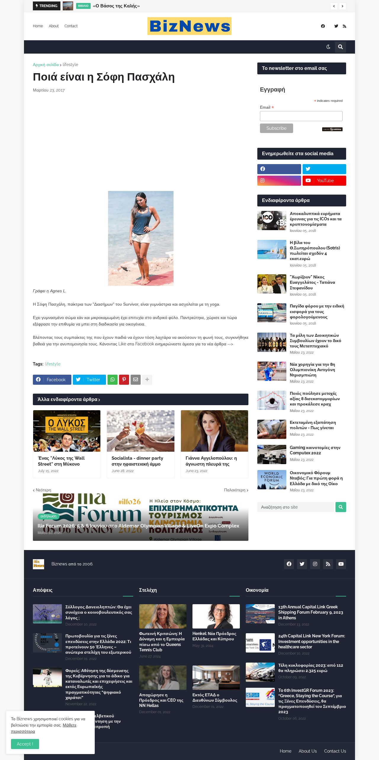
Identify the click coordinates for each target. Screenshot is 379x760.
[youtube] (341, 564)
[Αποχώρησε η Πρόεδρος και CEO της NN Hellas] (163, 678)
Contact (71, 26)
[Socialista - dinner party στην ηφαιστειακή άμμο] (140, 431)
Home (38, 26)
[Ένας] (66, 431)
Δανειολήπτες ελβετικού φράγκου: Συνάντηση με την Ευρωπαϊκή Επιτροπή (93, 721)
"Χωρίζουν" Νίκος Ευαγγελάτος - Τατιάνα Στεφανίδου (312, 282)
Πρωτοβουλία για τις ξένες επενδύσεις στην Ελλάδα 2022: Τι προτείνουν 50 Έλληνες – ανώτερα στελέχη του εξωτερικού (98, 644)
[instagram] (279, 181)
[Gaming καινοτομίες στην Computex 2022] (271, 454)
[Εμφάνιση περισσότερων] (147, 380)
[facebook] (323, 26)
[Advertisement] (140, 142)
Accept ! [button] (25, 744)
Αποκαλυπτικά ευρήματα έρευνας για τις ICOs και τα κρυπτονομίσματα (316, 219)
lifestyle (70, 64)
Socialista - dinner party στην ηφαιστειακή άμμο (137, 461)
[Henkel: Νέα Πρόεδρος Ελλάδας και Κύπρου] (216, 616)
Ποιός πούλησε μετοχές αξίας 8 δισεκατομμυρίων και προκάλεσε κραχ (315, 398)
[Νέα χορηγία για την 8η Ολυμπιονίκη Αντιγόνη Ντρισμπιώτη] (271, 371)
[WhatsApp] (112, 380)
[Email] (136, 380)
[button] (334, 6)
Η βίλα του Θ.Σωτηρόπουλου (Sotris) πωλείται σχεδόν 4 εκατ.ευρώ (315, 250)
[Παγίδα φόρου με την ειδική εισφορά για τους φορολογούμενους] (271, 313)
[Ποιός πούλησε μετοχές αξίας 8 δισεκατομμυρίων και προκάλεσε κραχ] (271, 400)
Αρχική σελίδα (46, 64)
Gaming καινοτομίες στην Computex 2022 (315, 450)
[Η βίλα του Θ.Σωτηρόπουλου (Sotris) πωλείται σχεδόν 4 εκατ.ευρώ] (271, 249)
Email (267, 107)
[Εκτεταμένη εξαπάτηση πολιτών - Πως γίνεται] (271, 429)
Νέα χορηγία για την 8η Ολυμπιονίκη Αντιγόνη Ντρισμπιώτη (312, 369)
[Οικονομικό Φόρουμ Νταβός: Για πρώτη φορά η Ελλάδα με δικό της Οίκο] (271, 479)
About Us (308, 751)
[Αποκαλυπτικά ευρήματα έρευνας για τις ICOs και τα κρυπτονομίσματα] (271, 220)
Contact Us (335, 751)
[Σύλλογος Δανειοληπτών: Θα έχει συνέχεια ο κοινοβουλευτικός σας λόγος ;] (47, 613)
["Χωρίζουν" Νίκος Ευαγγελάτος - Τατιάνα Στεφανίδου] (271, 284)
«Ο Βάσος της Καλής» (116, 6)
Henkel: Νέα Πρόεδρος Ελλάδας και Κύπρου (214, 636)
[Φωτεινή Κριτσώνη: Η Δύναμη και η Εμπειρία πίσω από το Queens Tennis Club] (163, 616)
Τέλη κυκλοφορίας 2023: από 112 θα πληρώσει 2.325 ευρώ (310, 668)
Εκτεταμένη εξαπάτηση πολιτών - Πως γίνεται (313, 425)
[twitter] (336, 26)
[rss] (344, 26)
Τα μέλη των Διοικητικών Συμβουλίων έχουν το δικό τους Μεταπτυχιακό (315, 340)
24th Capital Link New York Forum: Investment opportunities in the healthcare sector (311, 641)
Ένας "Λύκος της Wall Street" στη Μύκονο (61, 461)
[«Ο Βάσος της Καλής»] (68, 5)
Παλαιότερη (234, 490)
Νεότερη (43, 490)
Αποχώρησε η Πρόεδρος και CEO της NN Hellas (161, 700)
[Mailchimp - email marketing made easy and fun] (332, 129)
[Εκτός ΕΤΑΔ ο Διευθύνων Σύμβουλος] (216, 678)
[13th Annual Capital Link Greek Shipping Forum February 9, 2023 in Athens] (260, 613)
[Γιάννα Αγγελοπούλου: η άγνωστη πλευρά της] (214, 431)
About (54, 26)
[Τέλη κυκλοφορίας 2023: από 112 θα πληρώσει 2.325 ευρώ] (260, 672)
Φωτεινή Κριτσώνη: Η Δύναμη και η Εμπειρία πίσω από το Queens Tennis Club (162, 641)
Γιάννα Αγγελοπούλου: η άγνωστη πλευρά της (211, 461)
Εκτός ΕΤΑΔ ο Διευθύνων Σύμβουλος (214, 697)
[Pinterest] (124, 380)
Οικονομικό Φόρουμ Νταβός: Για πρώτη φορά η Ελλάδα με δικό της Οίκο (316, 478)
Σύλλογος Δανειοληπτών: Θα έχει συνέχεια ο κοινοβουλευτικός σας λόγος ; (98, 612)
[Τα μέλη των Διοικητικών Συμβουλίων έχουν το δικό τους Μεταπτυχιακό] (271, 342)
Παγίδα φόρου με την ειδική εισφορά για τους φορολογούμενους (317, 311)
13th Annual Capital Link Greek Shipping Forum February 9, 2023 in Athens (310, 612)
